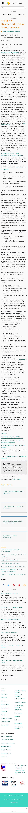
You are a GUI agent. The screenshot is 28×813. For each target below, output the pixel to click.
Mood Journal (4, 757)
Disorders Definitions (6, 736)
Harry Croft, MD (17, 479)
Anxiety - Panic (5, 704)
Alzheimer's (4, 701)
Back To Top (4, 680)
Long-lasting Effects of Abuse (10, 560)
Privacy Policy (14, 799)
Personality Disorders (20, 702)
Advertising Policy (14, 802)
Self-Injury (17, 720)
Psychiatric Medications (7, 739)
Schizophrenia (18, 713)
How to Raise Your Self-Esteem (10, 563)
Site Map (6, 795)
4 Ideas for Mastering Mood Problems (12, 566)
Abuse (2, 690)
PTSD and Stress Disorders (19, 706)
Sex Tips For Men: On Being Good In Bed (11, 607)
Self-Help (17, 716)
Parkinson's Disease (20, 698)
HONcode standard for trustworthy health (20, 768)
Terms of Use (7, 799)
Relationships (18, 709)
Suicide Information (6, 750)
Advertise (21, 795)
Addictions (4, 697)
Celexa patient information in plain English (12, 155)
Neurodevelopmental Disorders (20, 691)
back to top (4, 433)
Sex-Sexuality (18, 723)
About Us (11, 795)
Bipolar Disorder (5, 708)
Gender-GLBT (5, 725)
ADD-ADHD (4, 694)
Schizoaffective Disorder (19, 727)
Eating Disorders (5, 721)
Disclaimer (21, 799)
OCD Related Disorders (18, 695)
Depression (4, 711)
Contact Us (16, 795)
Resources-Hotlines (6, 746)
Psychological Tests (6, 753)
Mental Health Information (8, 743)
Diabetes (3, 715)
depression (22, 359)
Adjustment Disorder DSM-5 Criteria (11, 619)
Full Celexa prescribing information (10, 153)
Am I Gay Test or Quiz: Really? (9, 632)
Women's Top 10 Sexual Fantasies (9, 593)
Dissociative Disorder (6, 718)
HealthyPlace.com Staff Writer (11, 31)
